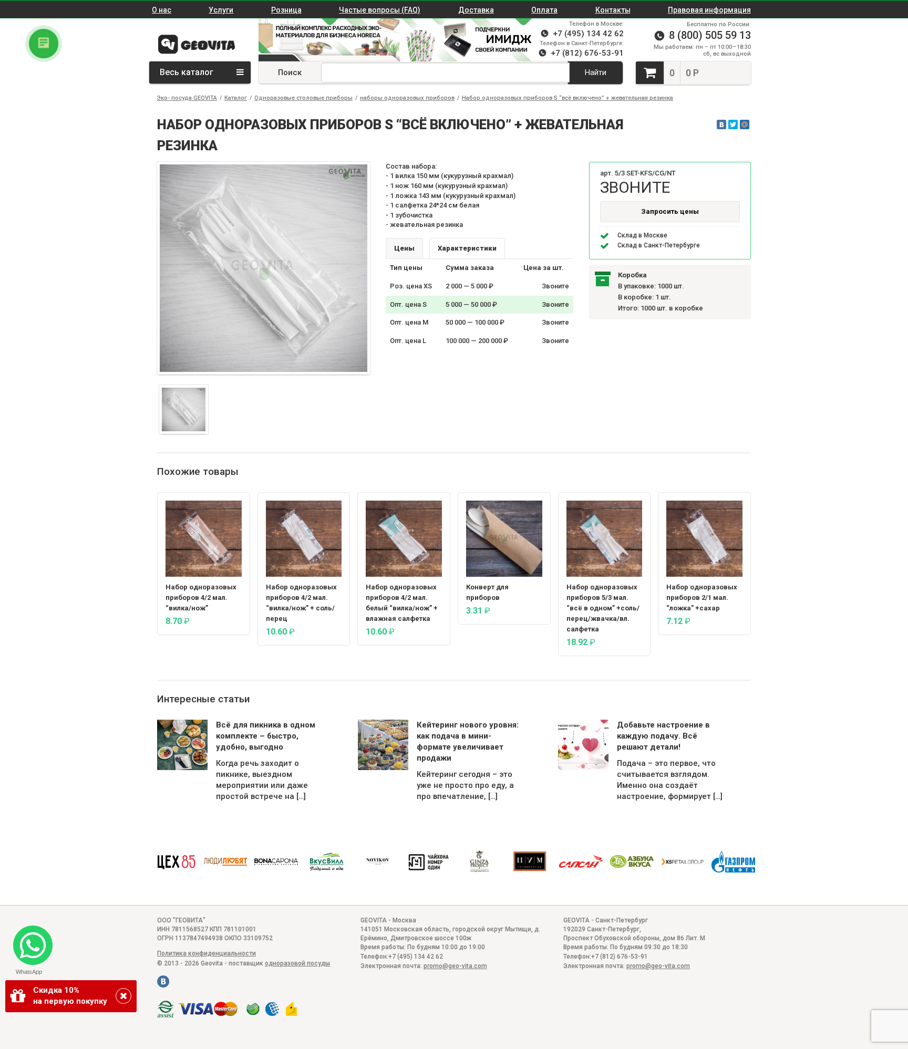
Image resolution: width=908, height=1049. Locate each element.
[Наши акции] (324, 39)
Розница (286, 10)
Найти (595, 72)
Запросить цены (670, 211)
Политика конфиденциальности (206, 953)
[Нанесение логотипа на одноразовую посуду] (471, 39)
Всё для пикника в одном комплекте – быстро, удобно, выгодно (265, 736)
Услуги (221, 10)
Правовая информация (709, 10)
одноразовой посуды (297, 963)
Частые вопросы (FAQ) (379, 10)
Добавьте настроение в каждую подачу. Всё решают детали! (663, 736)
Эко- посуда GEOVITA (187, 98)
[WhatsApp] (28, 941)
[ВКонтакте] (721, 124)
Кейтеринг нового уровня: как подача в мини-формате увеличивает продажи (468, 741)
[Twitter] (733, 124)
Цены (404, 248)
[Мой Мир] (744, 124)
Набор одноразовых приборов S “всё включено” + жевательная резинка (567, 98)
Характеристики (467, 248)
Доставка (476, 10)
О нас (161, 10)
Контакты (613, 10)
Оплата (544, 10)
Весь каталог (187, 72)
